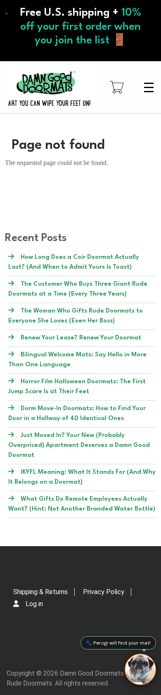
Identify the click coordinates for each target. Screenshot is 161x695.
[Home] (49, 87)
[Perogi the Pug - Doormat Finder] (140, 669)
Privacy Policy (103, 592)
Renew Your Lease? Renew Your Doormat (81, 338)
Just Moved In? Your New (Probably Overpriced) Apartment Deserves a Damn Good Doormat (79, 445)
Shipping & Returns (40, 592)
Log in (34, 604)
